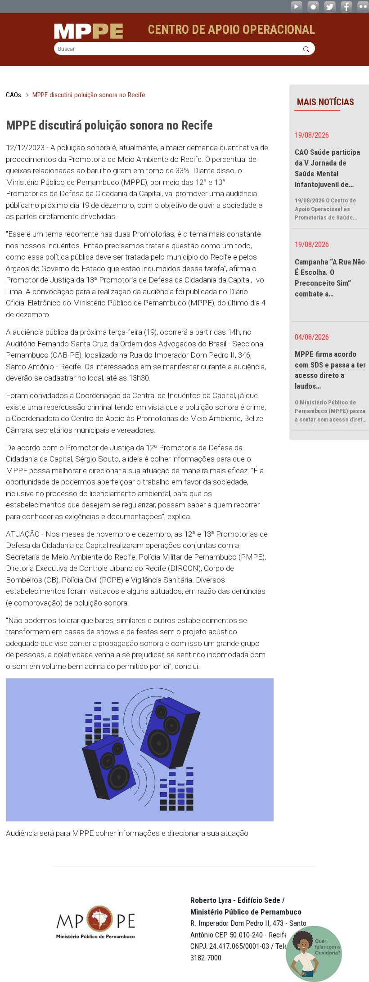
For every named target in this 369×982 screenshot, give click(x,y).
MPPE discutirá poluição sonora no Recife (88, 95)
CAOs (13, 95)
